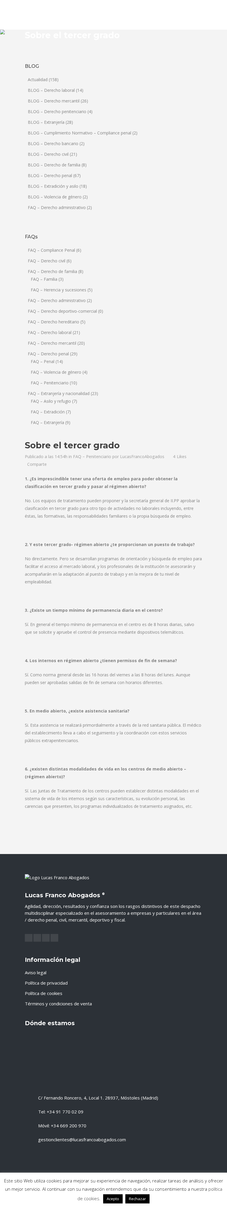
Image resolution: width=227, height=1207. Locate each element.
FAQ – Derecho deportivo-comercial (62, 311)
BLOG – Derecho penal (50, 175)
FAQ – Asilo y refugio (51, 401)
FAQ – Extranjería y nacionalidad (59, 393)
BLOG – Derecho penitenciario (57, 111)
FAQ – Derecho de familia (52, 271)
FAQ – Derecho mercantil (52, 343)
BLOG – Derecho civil (48, 154)
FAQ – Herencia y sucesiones (58, 290)
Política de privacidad (46, 983)
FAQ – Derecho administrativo (57, 207)
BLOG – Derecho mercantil (54, 101)
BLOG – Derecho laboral (51, 90)
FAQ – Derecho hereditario (53, 322)
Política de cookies (43, 993)
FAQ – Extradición (48, 412)
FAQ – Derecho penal (48, 354)
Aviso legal (35, 972)
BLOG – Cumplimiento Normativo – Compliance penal (79, 133)
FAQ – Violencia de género (56, 372)
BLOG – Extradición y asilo (53, 186)
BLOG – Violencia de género (55, 197)
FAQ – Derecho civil (46, 261)
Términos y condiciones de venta (58, 1004)
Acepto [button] (113, 1198)
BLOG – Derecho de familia (54, 165)
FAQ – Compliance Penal (51, 250)
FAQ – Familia (44, 279)
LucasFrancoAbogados (142, 456)
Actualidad (38, 79)
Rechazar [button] (137, 1198)
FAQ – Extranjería (47, 422)
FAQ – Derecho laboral (50, 332)
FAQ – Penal (42, 361)
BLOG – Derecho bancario (53, 143)
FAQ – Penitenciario (50, 383)
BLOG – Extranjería (46, 122)
